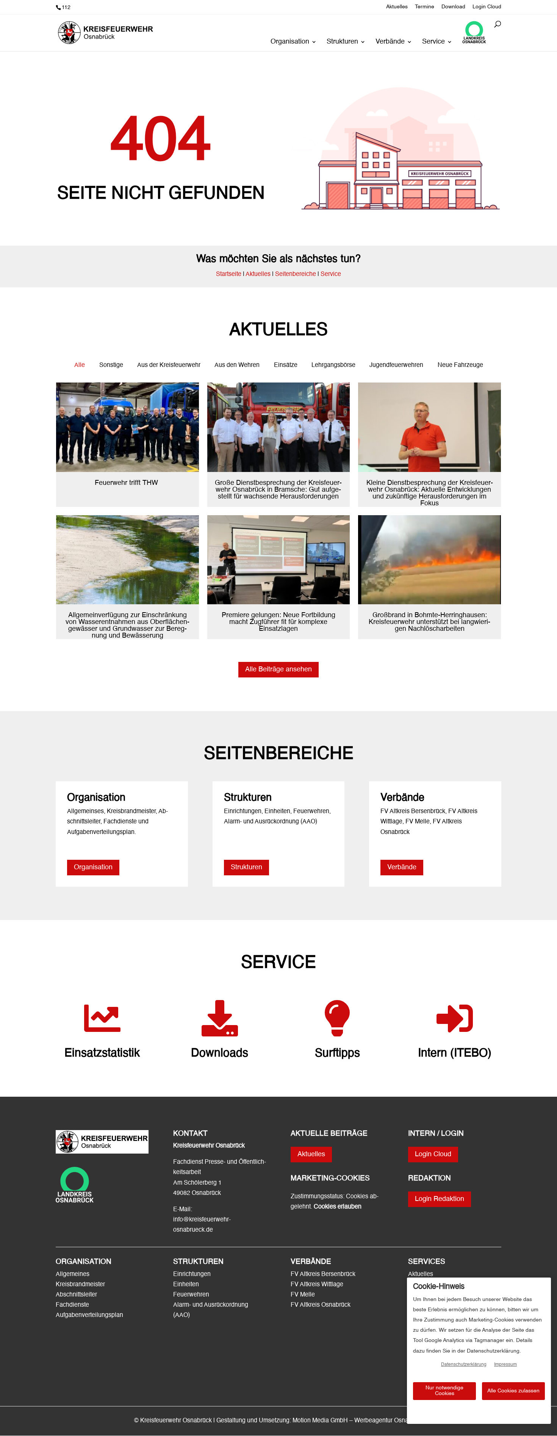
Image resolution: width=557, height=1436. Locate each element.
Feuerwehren (191, 1295)
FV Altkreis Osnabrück (320, 1305)
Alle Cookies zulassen (513, 1391)
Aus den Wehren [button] (237, 365)
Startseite (228, 274)
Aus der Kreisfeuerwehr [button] (168, 365)
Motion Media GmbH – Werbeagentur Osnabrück (358, 1421)
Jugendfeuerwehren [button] (396, 365)
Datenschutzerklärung (464, 1364)
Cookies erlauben (337, 1207)
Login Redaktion (439, 1199)
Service (433, 42)
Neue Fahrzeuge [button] (460, 365)
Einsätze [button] (285, 365)
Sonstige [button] (111, 365)
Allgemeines (72, 1274)
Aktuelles (397, 6)
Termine (424, 6)
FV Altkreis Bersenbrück (323, 1274)
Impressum (505, 1364)
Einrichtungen (192, 1274)
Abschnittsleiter (76, 1295)
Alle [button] (79, 365)
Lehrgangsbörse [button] (333, 365)
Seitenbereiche (295, 274)
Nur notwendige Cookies (444, 1390)
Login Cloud (487, 6)
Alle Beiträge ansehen (278, 669)
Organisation (290, 42)
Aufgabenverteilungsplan (89, 1315)
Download (453, 6)
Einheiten (186, 1285)
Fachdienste (72, 1305)
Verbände (390, 42)
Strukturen (342, 42)
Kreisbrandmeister (80, 1285)
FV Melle (303, 1295)
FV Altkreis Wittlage (317, 1285)
